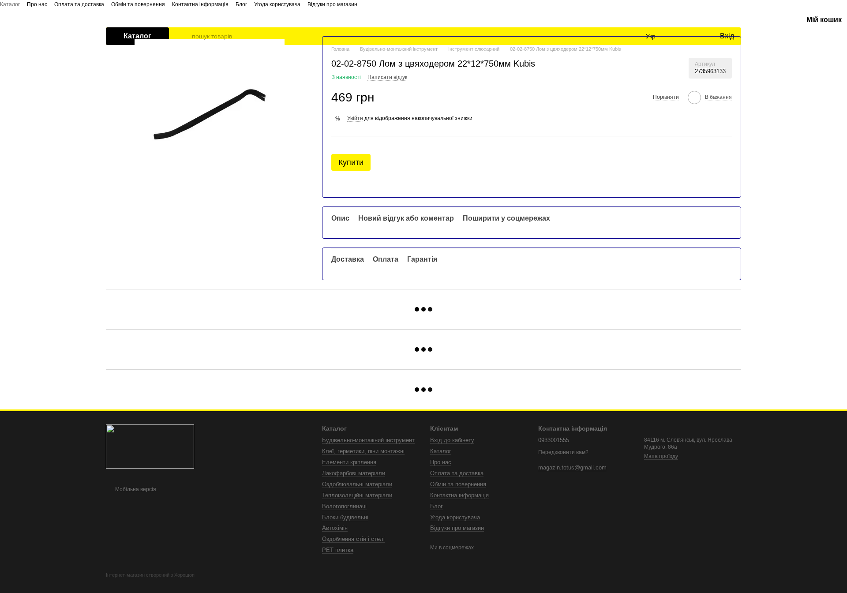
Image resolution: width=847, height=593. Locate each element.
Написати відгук (387, 77)
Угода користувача (277, 4)
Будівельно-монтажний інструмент (368, 440)
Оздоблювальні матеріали (357, 484)
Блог (241, 4)
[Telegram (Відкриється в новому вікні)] (382, 4)
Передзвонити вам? (563, 452)
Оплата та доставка (79, 4)
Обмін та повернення (138, 4)
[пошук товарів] (185, 36)
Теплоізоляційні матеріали (357, 495)
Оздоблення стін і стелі (353, 539)
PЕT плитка (337, 550)
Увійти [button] (355, 118)
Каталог (10, 4)
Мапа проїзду (661, 456)
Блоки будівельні (345, 517)
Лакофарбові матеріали (353, 473)
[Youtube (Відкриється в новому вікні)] (371, 4)
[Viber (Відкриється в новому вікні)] (392, 4)
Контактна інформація (200, 4)
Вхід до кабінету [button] (452, 440)
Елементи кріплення (349, 462)
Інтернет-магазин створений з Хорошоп (150, 575)
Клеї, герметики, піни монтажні (363, 451)
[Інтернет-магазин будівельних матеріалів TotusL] (150, 446)
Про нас (37, 4)
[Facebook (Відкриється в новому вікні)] (360, 4)
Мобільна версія (135, 489)
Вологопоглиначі (344, 506)
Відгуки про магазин (332, 4)
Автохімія (335, 528)
